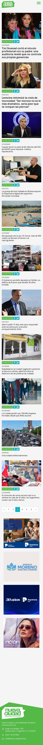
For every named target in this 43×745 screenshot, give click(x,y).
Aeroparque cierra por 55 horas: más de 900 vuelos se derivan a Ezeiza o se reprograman (21, 238)
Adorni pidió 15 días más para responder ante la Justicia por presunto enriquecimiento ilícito (20, 326)
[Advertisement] (21, 672)
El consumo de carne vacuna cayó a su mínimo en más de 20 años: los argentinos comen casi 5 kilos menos (20, 497)
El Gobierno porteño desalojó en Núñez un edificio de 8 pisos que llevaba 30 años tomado (21, 282)
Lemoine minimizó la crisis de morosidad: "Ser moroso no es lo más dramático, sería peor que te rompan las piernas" (21, 102)
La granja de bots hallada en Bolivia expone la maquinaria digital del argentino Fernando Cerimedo (21, 193)
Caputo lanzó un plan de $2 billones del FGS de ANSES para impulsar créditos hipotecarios (21, 149)
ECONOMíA (6, 144)
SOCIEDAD (5, 45)
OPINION (5, 453)
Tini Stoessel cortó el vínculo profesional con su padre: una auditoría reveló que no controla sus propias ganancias (21, 53)
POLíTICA (5, 95)
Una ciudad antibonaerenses (14, 455)
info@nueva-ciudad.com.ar (15, 738)
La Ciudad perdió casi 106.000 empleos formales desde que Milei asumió (19, 414)
